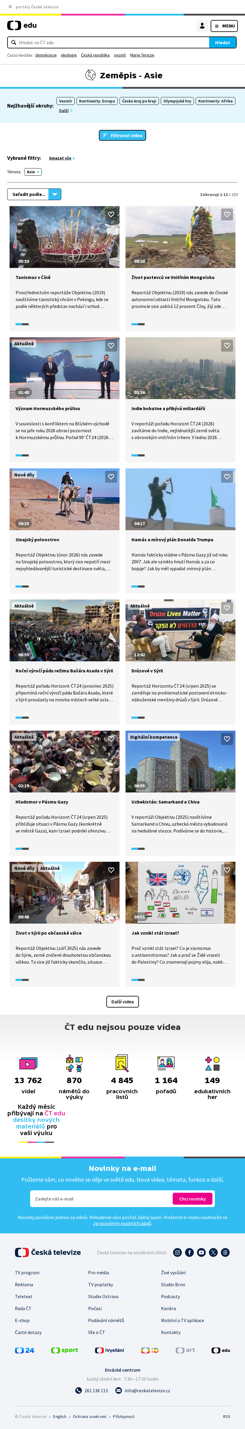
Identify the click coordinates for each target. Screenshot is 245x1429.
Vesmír (65, 101)
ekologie (69, 55)
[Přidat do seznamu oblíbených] (111, 214)
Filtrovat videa (127, 135)
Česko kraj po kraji (139, 101)
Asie (31, 171)
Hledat (222, 42)
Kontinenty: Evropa (97, 101)
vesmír (120, 55)
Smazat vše (60, 158)
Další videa (122, 1002)
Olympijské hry (177, 101)
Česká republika (95, 55)
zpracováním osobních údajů (122, 1223)
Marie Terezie (142, 55)
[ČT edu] (21, 28)
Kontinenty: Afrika (215, 101)
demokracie (46, 55)
